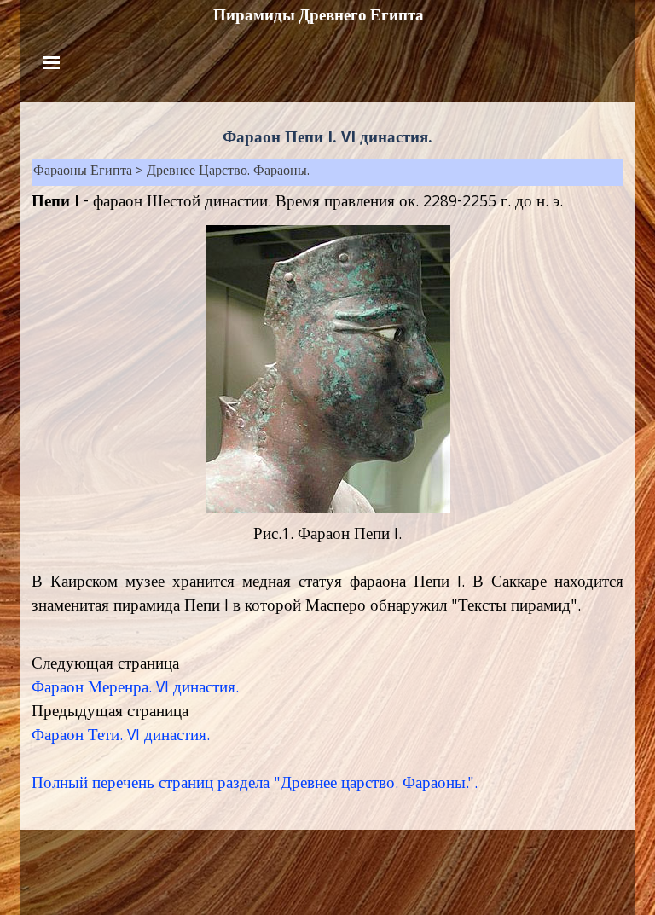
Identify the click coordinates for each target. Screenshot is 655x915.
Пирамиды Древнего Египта (318, 15)
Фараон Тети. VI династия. (121, 737)
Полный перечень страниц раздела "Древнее (184, 784)
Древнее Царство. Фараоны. (228, 172)
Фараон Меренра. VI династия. (135, 689)
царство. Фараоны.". (407, 784)
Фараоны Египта (82, 172)
